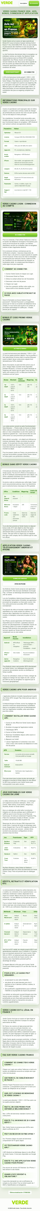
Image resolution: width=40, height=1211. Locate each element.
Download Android (20, 578)
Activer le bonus (20, 348)
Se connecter (34, 3)
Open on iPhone (20, 584)
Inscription (23, 3)
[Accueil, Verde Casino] (7, 3)
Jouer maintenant (12, 72)
